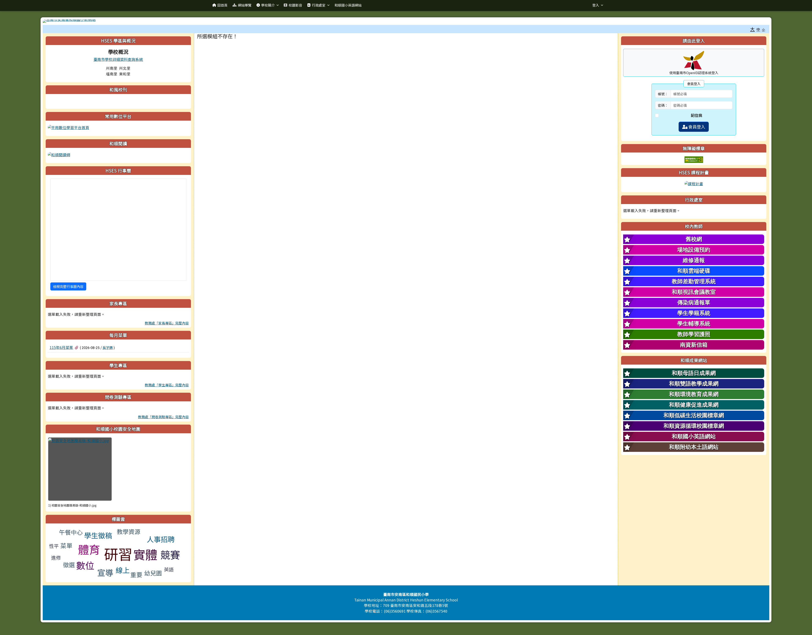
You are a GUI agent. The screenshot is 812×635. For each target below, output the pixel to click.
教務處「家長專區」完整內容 (167, 323)
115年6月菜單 (61, 347)
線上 (123, 570)
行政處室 (318, 5)
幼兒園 (153, 573)
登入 (595, 5)
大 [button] (752, 29)
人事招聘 (161, 539)
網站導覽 (244, 5)
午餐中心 (71, 532)
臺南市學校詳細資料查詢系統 (118, 59)
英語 (169, 569)
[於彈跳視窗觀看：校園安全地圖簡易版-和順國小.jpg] (80, 469)
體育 (89, 549)
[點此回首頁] (406, 21)
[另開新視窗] (68, 127)
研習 (118, 553)
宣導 (105, 572)
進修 (56, 557)
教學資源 (128, 531)
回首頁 (222, 5)
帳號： (663, 93)
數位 (85, 565)
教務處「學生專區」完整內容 (167, 384)
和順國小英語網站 (348, 5)
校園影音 (295, 5)
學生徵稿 (98, 535)
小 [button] (763, 29)
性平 (54, 545)
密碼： (663, 105)
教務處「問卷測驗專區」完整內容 (163, 416)
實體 (145, 554)
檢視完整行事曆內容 (68, 286)
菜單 (66, 545)
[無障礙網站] (693, 159)
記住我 (696, 115)
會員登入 (696, 127)
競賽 (170, 554)
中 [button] (758, 29)
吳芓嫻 (108, 347)
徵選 (69, 564)
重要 (136, 574)
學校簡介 (268, 5)
